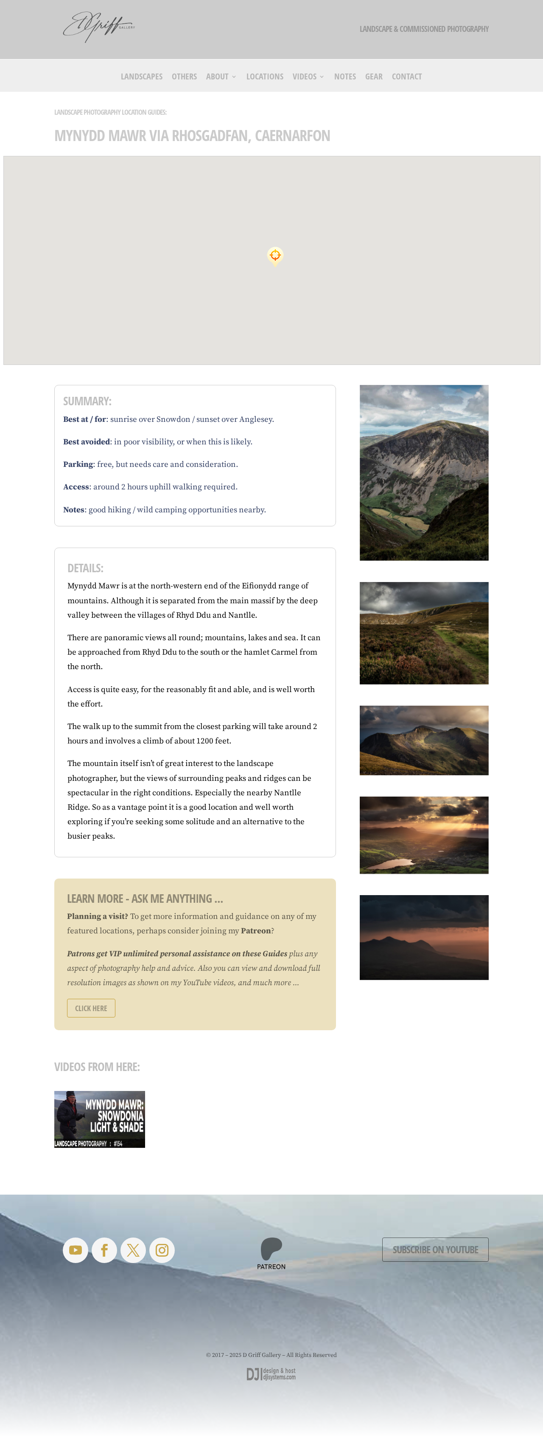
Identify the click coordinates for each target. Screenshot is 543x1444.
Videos (304, 77)
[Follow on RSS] (75, 1250)
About (217, 77)
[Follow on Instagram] (162, 1250)
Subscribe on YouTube (435, 1249)
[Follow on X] (133, 1250)
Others (184, 77)
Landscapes (141, 77)
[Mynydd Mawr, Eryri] (424, 472)
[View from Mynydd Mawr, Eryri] (424, 740)
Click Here (91, 1008)
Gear (374, 77)
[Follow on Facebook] (104, 1250)
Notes (345, 77)
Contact (407, 77)
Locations (264, 77)
